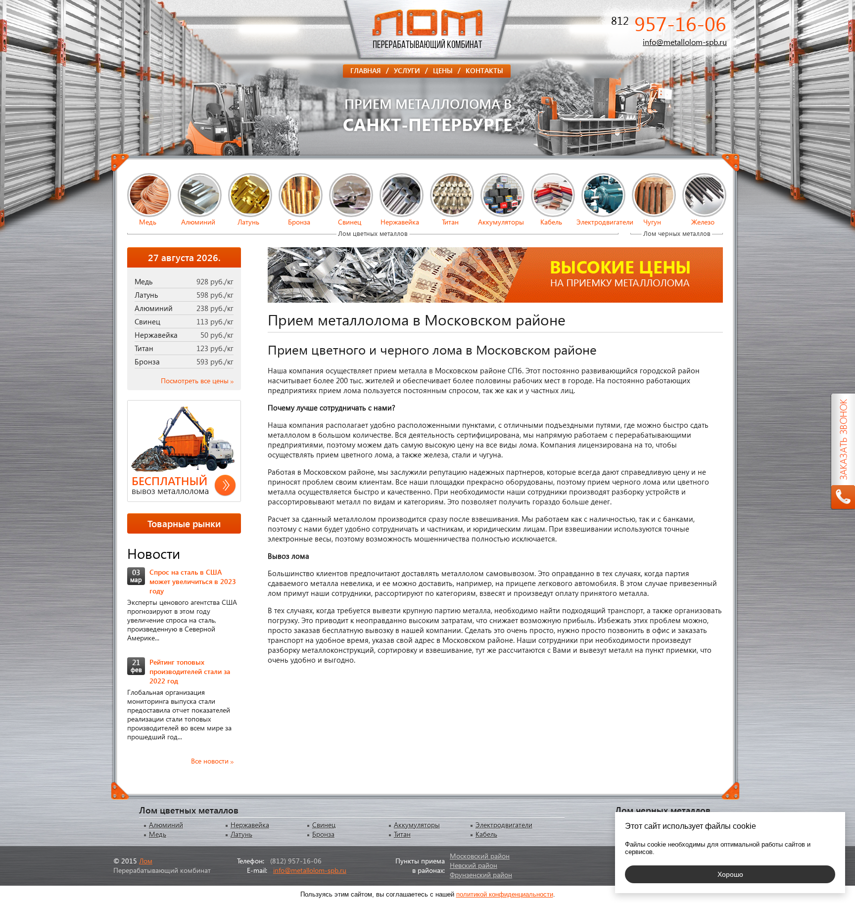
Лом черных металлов (677, 233)
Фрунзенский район (481, 874)
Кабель (551, 221)
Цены (447, 70)
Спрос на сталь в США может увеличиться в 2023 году (192, 581)
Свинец (349, 221)
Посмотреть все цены (195, 380)
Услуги (411, 70)
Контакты (484, 70)
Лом (145, 860)
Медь (147, 221)
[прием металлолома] (427, 59)
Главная (369, 70)
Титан (450, 221)
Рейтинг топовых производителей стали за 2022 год (189, 671)
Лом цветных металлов (373, 233)
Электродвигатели (601, 221)
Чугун (652, 221)
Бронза (299, 221)
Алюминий (198, 221)
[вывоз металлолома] (184, 451)
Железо (702, 221)
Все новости (210, 761)
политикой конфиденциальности (504, 894)
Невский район (473, 865)
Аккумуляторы (501, 221)
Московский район (480, 855)
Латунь (248, 221)
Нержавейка (399, 221)
